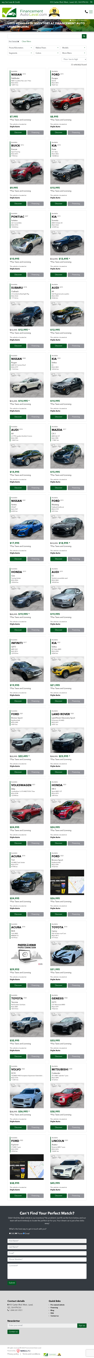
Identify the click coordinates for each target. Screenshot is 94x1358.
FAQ (52, 1313)
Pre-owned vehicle (57, 1305)
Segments (13, 53)
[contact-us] (86, 12)
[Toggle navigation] (91, 12)
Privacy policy (13, 1354)
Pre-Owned (13, 41)
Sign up (82, 1326)
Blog (52, 1310)
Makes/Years (41, 48)
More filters (67, 53)
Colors (38, 53)
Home (74, 20)
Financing (35, 133)
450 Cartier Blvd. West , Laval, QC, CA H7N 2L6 (69, 2)
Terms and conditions (31, 1354)
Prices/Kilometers (16, 48)
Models (65, 48)
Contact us (54, 1316)
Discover (18, 133)
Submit (12, 1283)
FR (91, 2)
